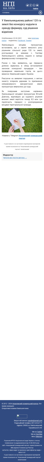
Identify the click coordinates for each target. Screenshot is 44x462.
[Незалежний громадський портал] (9, 5)
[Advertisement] (22, 254)
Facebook (21, 41)
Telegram (39, 436)
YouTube (39, 434)
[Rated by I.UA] (22, 417)
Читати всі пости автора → (15, 158)
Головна (5, 13)
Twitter (39, 432)
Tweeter (29, 41)
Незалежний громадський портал (25, 404)
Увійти (35, 8)
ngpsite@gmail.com (35, 421)
